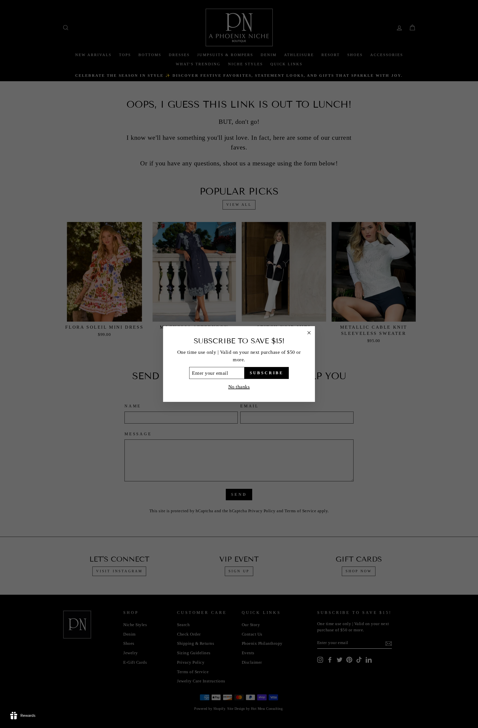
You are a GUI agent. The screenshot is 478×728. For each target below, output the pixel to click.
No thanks (239, 386)
